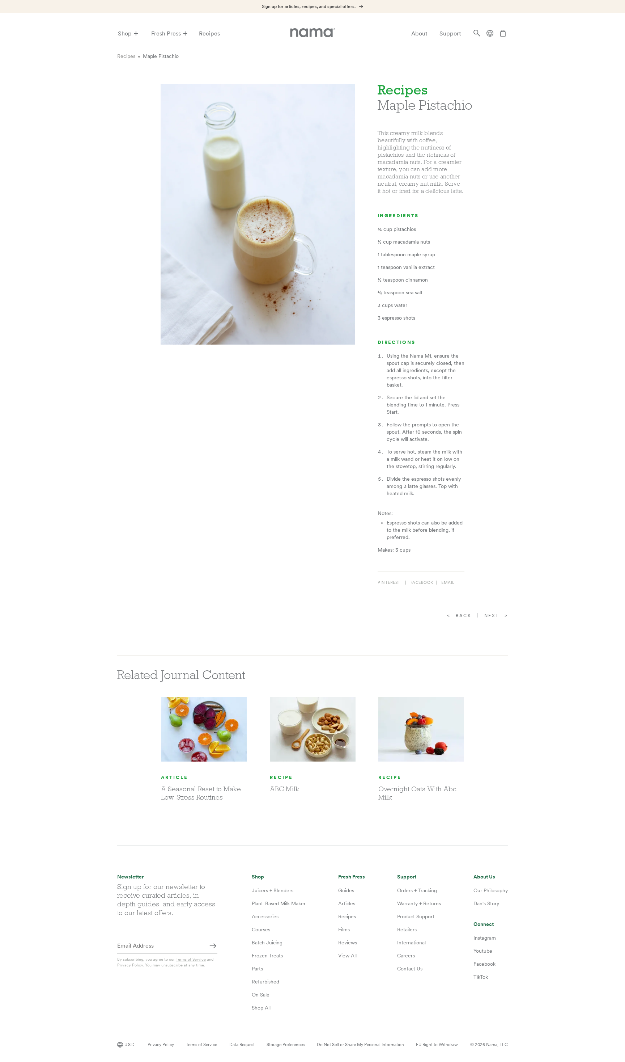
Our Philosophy (490, 890)
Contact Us (409, 969)
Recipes (209, 33)
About (419, 33)
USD (129, 1044)
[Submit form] (213, 946)
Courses (261, 929)
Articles (346, 903)
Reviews (347, 942)
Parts (257, 969)
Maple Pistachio (161, 56)
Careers (406, 955)
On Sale (260, 995)
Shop (125, 33)
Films (344, 929)
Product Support (415, 916)
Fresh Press (166, 33)
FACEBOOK (422, 582)
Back (463, 615)
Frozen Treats (267, 955)
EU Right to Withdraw (437, 1044)
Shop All (261, 1008)
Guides (346, 890)
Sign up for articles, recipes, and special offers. (309, 6)
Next (491, 615)
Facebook (484, 964)
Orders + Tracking (417, 890)
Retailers (407, 929)
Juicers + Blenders (272, 890)
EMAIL (448, 582)
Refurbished (265, 982)
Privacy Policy (130, 965)
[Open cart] (503, 33)
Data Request (242, 1044)
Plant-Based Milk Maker (279, 903)
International (411, 942)
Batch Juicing (267, 942)
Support (450, 33)
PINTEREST (389, 582)
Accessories (265, 916)
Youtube (482, 951)
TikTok (480, 977)
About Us (484, 877)
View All (347, 955)
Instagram (484, 938)
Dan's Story (486, 903)
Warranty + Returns (419, 903)
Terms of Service (191, 959)
